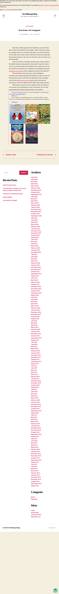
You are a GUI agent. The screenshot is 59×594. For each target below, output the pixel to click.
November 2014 (36, 430)
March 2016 (34, 398)
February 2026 (35, 188)
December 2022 (36, 252)
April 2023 (34, 243)
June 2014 (34, 441)
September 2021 (36, 273)
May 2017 (34, 370)
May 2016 (34, 393)
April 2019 (34, 325)
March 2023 (34, 246)
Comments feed (36, 514)
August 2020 (35, 295)
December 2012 (36, 477)
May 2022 (34, 258)
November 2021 (36, 269)
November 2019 (36, 314)
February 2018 (35, 351)
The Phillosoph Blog (29, 14)
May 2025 (34, 198)
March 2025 (34, 203)
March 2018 (34, 348)
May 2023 (34, 241)
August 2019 (35, 318)
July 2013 (34, 464)
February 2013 (35, 473)
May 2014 (34, 443)
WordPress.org (35, 517)
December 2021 (36, 267)
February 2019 (35, 329)
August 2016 (35, 387)
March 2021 (34, 280)
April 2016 (34, 396)
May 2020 (34, 301)
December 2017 (36, 355)
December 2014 (36, 428)
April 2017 (34, 372)
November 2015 (36, 406)
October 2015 (35, 408)
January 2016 (35, 402)
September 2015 (36, 411)
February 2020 (35, 308)
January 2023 (35, 250)
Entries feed (34, 512)
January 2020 (35, 310)
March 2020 (35, 306)
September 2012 (36, 483)
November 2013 (36, 456)
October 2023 (35, 235)
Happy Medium (7, 197)
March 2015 (34, 421)
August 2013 (35, 462)
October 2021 (35, 271)
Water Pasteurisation (9, 185)
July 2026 (34, 177)
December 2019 (36, 312)
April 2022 (34, 261)
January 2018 (35, 353)
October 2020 (35, 291)
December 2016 (36, 381)
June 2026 (34, 179)
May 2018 (34, 346)
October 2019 (35, 316)
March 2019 (34, 327)
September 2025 (36, 194)
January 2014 (35, 451)
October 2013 (35, 458)
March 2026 (34, 186)
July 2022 (34, 254)
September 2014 (36, 434)
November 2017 (36, 357)
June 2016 (34, 391)
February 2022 (35, 263)
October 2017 (35, 359)
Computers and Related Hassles (13, 193)
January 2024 (35, 228)
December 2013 (36, 453)
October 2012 (35, 481)
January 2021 (35, 284)
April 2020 (34, 303)
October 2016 (35, 385)
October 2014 (35, 432)
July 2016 (34, 389)
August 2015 (35, 413)
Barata (33, 497)
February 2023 (35, 248)
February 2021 (35, 282)
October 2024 (35, 213)
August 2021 (35, 276)
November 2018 (36, 333)
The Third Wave (8, 9)
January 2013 (35, 475)
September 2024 (36, 216)
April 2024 (34, 222)
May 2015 (34, 417)
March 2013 (34, 471)
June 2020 (34, 299)
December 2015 (36, 404)
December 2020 (36, 286)
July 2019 (34, 321)
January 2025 (35, 207)
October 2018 (35, 336)
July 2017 (34, 366)
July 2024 (34, 218)
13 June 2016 (36, 34)
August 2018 (35, 340)
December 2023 (36, 231)
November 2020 (36, 288)
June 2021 (34, 278)
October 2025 (35, 192)
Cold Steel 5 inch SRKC (10, 200)
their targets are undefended (26, 80)
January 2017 (35, 378)
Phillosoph (29, 26)
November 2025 (36, 190)
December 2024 (36, 209)
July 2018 (34, 342)
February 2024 (35, 226)
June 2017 (34, 368)
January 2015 (35, 426)
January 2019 (35, 331)
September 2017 (36, 361)
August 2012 (35, 486)
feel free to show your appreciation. (48, 5)
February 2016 (35, 400)
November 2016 (36, 383)
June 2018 (34, 344)
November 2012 (36, 479)
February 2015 (35, 423)
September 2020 (36, 293)
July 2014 (34, 438)
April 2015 (34, 419)
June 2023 (34, 239)
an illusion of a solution (16, 71)
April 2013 (34, 468)
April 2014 (34, 445)
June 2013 (34, 466)
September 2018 (36, 338)
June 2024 (34, 220)
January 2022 (35, 265)
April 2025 (34, 201)
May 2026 (34, 181)
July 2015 (34, 415)
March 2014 (34, 447)
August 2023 (35, 237)
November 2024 (36, 211)
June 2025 (34, 196)
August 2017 (35, 363)
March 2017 (34, 374)
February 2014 (35, 449)
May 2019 (34, 323)
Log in (33, 510)
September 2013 (36, 460)
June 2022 (34, 256)
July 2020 (34, 297)
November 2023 (36, 233)
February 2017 (35, 376)
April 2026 (34, 183)
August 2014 (35, 436)
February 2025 (35, 205)
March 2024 (34, 224)
